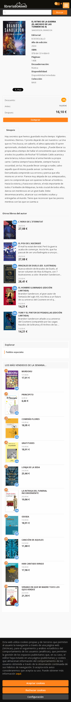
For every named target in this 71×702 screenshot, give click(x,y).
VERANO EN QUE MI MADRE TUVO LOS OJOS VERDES (40, 588)
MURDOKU (27, 371)
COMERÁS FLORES (30, 419)
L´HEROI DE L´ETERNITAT (30, 221)
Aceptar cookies (35, 683)
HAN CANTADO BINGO (33, 563)
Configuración (35, 696)
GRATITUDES (28, 443)
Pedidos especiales (15, 352)
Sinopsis (10, 130)
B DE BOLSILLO (38, 38)
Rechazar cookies (36, 690)
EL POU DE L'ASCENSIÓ (29, 243)
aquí (18, 673)
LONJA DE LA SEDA (31, 467)
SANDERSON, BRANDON (42, 30)
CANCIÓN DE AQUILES (32, 539)
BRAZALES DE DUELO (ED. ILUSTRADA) (37, 265)
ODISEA (25, 516)
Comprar (35, 119)
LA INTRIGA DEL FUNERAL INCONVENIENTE (34, 492)
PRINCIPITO (28, 394)
